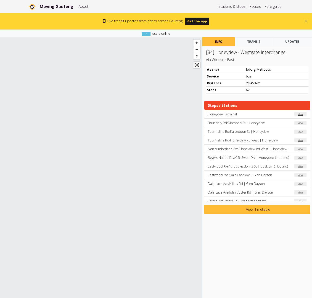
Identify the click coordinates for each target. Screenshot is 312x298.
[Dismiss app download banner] (306, 21)
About (83, 6)
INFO (218, 41)
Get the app (197, 21)
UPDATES (292, 41)
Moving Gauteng (56, 6)
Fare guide (273, 6)
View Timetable (257, 209)
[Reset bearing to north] (196, 56)
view (300, 114)
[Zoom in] (196, 43)
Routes (255, 6)
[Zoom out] (196, 49)
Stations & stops (232, 6)
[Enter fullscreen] (196, 65)
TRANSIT (254, 41)
